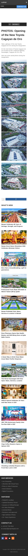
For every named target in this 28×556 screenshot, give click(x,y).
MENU (3, 6)
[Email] (9, 538)
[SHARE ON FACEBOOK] (16, 199)
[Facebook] (2, 538)
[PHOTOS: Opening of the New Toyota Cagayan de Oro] (14, 215)
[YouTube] (6, 538)
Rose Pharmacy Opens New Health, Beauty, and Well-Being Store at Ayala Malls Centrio (13, 335)
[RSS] (13, 538)
